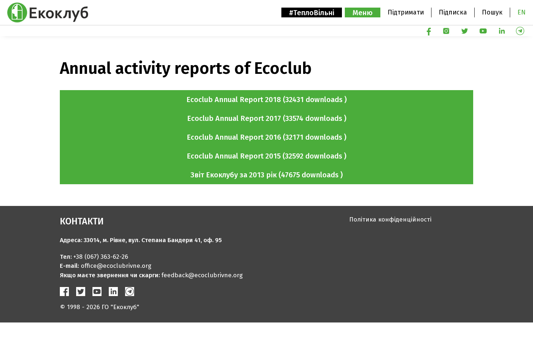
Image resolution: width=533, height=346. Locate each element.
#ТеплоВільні (311, 12)
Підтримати (406, 12)
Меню (362, 12)
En (521, 12)
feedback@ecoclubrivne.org (202, 275)
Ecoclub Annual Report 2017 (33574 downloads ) (266, 118)
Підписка (453, 12)
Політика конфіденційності (390, 219)
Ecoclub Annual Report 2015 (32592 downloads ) (266, 156)
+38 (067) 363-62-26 (100, 257)
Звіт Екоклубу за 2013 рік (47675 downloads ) (266, 174)
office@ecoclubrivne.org (116, 266)
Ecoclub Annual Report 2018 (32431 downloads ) (266, 99)
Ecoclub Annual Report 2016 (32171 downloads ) (266, 137)
